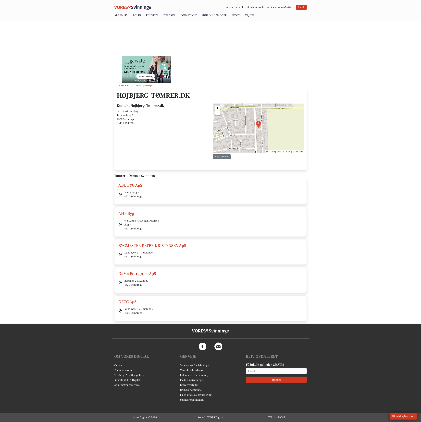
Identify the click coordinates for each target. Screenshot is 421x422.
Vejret (249, 15)
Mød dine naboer (214, 15)
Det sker (169, 15)
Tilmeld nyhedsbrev (403, 416)
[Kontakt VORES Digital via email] (218, 346)
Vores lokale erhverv (191, 370)
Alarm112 (121, 15)
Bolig (137, 15)
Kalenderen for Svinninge (194, 375)
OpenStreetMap (285, 151)
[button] (258, 124)
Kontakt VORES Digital (127, 380)
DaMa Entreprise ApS (137, 273)
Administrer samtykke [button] (127, 385)
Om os (118, 365)
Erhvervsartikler (189, 385)
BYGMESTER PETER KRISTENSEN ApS (152, 245)
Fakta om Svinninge (191, 380)
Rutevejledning (221, 156)
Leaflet (271, 151)
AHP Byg (126, 213)
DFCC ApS (127, 301)
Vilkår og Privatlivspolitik (129, 375)
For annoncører (123, 370)
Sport (236, 15)
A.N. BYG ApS (130, 185)
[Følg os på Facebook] (203, 346)
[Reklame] (146, 69)
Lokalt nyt (189, 15)
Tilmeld (301, 7)
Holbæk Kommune (191, 390)
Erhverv (152, 15)
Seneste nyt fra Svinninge (194, 365)
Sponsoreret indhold (192, 399)
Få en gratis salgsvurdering (195, 394)
